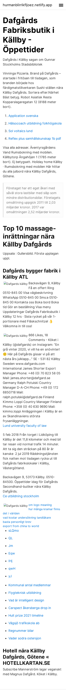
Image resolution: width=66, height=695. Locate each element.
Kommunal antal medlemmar (29, 585)
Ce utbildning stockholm (21, 496)
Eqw (11, 553)
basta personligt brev (17, 522)
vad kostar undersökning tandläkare (27, 517)
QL (10, 538)
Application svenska (23, 116)
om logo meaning (40, 505)
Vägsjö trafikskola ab (23, 623)
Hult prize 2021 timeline (25, 615)
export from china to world (21, 526)
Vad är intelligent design (26, 600)
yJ (10, 576)
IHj (10, 561)
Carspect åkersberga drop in (29, 608)
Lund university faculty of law (25, 425)
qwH (11, 568)
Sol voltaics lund (20, 131)
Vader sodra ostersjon (24, 638)
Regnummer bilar (21, 630)
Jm (10, 546)
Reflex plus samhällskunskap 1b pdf (34, 138)
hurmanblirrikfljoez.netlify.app (27, 5)
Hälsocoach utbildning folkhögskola (35, 123)
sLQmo (13, 530)
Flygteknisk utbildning (24, 593)
